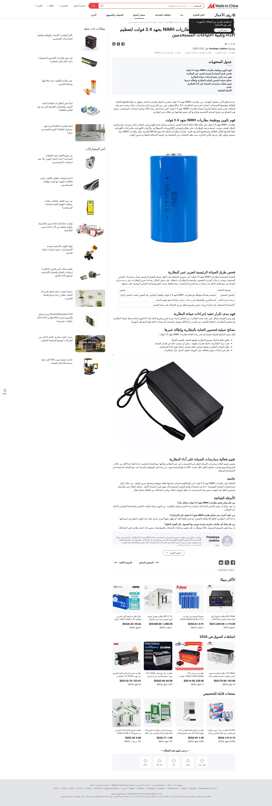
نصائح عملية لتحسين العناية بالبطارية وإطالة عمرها (208, 80)
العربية (124, 788)
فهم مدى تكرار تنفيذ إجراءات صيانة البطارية (211, 77)
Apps (51, 5)
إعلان (169, 785)
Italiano (184, 788)
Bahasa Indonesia (112, 788)
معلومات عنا (178, 785)
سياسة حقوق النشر (226, 569)
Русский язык (173, 788)
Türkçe (88, 788)
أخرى (93, 15)
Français (161, 788)
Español (141, 788)
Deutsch (193, 788)
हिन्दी (71, 788)
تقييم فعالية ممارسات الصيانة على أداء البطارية (210, 83)
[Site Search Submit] (94, 6)
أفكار (91, 785)
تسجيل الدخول (80, 5)
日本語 (64, 788)
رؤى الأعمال (223, 15)
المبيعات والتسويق (114, 15)
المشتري (64, 5)
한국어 (56, 788)
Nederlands (203, 788)
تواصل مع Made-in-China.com (123, 785)
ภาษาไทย (79, 788)
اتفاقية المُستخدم (158, 785)
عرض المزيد (223, 30)
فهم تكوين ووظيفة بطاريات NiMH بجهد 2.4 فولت (209, 70)
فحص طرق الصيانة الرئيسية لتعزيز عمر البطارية (209, 73)
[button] (101, 5)
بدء (181, 15)
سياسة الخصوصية (143, 785)
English (132, 788)
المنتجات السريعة (102, 785)
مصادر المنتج (139, 15)
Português (151, 788)
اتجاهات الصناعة (162, 15)
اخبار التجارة (198, 15)
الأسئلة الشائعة (225, 90)
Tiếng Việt (98, 788)
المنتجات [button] (197, 5)
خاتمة (229, 87)
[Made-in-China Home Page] (222, 6)
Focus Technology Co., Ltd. (144, 794)
